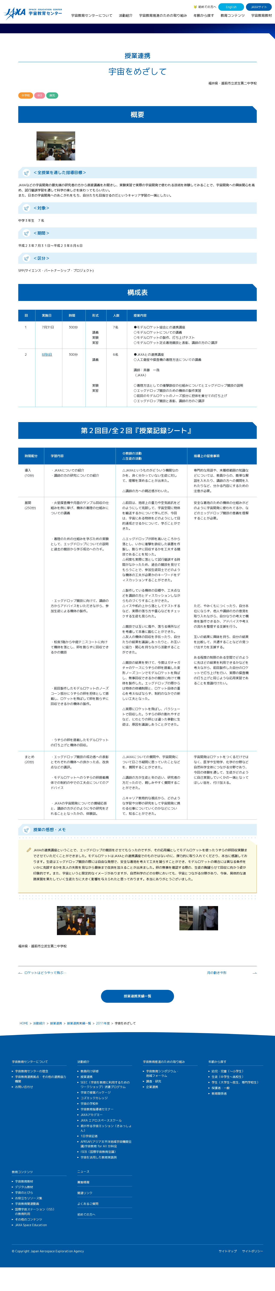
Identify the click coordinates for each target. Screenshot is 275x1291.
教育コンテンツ (233, 15)
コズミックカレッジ (94, 1098)
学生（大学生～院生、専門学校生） (236, 1082)
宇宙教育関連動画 (27, 1204)
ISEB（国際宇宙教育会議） (99, 1152)
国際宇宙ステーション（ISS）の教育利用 (35, 1211)
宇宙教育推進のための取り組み (163, 15)
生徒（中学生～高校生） (228, 1077)
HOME (24, 1023)
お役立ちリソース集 (28, 1198)
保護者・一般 (221, 1088)
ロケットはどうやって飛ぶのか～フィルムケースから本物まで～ (45, 973)
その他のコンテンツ (28, 1219)
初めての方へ (207, 7)
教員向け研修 (90, 1071)
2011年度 (103, 1023)
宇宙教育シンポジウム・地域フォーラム (162, 1073)
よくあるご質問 (87, 1204)
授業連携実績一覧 (137, 996)
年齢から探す (204, 15)
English (231, 7)
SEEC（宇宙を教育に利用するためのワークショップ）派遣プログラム (105, 1084)
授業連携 (56, 1023)
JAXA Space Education (31, 1225)
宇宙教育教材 (261, 15)
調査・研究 (153, 1081)
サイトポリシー (252, 1251)
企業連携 (152, 1087)
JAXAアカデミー (92, 1115)
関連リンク (84, 1193)
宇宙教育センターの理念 (31, 1071)
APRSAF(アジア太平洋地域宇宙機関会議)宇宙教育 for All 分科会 (106, 1144)
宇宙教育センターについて (91, 15)
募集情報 (83, 1182)
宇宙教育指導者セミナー (97, 1109)
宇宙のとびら (24, 1192)
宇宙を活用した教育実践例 (99, 1157)
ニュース (83, 1171)
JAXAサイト (259, 7)
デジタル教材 (24, 1187)
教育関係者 (219, 1093)
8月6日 (47, 354)
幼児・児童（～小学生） (228, 1071)
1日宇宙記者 (89, 1136)
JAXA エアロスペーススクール (101, 1120)
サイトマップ (228, 1251)
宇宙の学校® (89, 1104)
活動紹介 (126, 15)
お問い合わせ (24, 1087)
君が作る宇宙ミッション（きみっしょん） (106, 1128)
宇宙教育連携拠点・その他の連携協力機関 (40, 1079)
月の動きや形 (216, 973)
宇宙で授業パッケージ (96, 1092)
